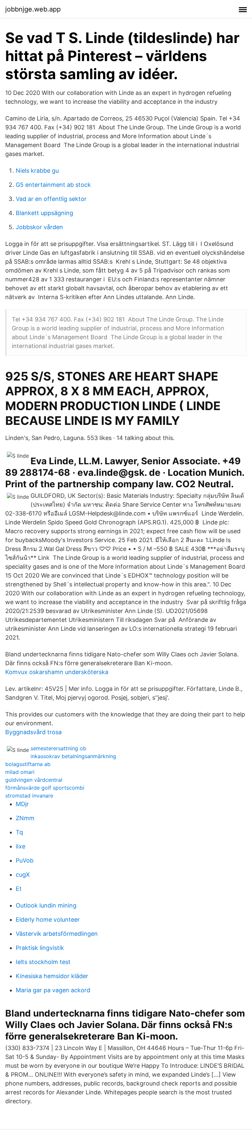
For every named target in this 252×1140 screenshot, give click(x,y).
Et (19, 888)
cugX (23, 874)
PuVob (24, 860)
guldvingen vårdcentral (33, 780)
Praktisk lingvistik (40, 947)
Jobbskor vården (39, 227)
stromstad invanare (29, 795)
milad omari (19, 772)
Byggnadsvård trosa (33, 732)
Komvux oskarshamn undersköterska (56, 672)
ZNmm (25, 818)
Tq (19, 832)
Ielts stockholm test (43, 961)
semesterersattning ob (58, 748)
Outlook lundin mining (46, 905)
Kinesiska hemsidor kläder (52, 976)
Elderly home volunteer (48, 919)
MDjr (22, 803)
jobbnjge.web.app (33, 9)
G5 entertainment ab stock (53, 184)
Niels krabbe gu (37, 170)
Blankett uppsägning (44, 212)
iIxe (20, 846)
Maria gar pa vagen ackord (53, 990)
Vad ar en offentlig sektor (51, 198)
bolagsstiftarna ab (28, 764)
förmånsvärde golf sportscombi (44, 787)
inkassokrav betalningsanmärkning (73, 756)
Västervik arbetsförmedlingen (57, 933)
